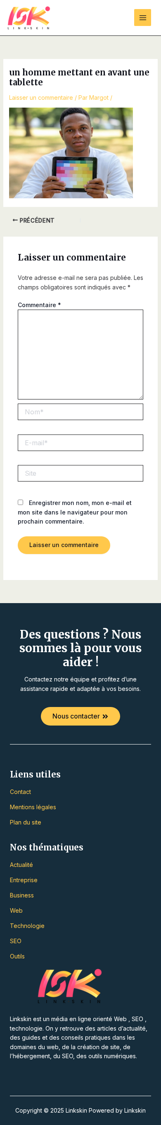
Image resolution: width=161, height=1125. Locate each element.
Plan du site (25, 822)
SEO (15, 940)
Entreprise (24, 879)
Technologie (27, 925)
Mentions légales (33, 806)
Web (16, 910)
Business (22, 895)
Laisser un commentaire (41, 97)
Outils (17, 956)
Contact (20, 791)
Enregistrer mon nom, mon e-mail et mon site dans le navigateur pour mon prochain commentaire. (75, 512)
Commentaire (39, 304)
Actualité (21, 864)
